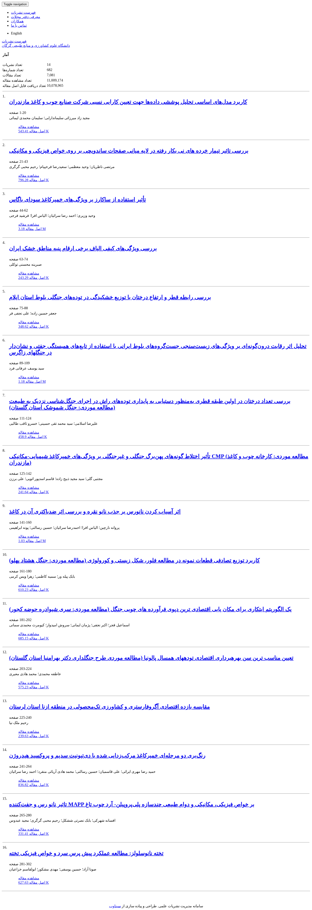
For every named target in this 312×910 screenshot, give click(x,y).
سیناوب (115, 906)
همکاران (17, 21)
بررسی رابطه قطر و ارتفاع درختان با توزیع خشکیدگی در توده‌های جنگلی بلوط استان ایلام (110, 297)
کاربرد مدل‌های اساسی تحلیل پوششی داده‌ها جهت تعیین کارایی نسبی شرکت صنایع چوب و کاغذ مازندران (128, 102)
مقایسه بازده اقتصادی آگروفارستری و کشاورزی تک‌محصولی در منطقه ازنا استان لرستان (109, 707)
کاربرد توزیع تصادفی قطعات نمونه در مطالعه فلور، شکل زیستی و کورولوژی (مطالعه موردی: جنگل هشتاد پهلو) (134, 560)
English (16, 33)
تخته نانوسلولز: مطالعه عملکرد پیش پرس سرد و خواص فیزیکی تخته (86, 853)
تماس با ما (19, 25)
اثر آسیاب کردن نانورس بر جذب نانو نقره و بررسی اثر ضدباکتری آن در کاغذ (95, 511)
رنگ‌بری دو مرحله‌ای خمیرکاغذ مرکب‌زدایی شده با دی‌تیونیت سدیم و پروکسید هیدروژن (107, 755)
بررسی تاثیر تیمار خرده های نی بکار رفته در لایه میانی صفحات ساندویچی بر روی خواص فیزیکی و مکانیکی (129, 151)
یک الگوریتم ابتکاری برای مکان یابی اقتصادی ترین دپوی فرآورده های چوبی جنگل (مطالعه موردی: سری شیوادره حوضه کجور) (150, 609)
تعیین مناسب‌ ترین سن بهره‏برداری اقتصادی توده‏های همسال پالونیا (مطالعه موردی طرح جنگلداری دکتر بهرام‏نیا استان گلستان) (151, 658)
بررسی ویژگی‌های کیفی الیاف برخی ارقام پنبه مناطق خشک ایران (83, 248)
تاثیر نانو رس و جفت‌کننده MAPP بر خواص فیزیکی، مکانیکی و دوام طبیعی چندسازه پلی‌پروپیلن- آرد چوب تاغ (131, 804)
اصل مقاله (33, 131)
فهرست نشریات (23, 12)
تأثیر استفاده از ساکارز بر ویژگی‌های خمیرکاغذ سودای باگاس (77, 199)
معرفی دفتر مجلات (25, 17)
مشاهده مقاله (28, 127)
